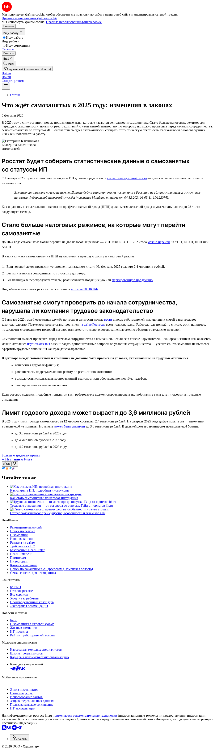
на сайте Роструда (92, 324)
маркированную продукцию (132, 280)
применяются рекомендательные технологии (85, 715)
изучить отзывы (38, 344)
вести (108, 319)
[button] (6, 73)
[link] (9, 63)
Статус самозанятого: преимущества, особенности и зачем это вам (57, 513)
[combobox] (19, 737)
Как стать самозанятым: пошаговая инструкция (44, 498)
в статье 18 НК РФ (84, 289)
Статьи (15, 95)
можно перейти (159, 242)
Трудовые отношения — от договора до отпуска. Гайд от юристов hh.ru (61, 505)
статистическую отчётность (127, 178)
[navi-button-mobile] (6, 86)
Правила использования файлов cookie (74, 22)
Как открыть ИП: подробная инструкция (39, 490)
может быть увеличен (69, 426)
